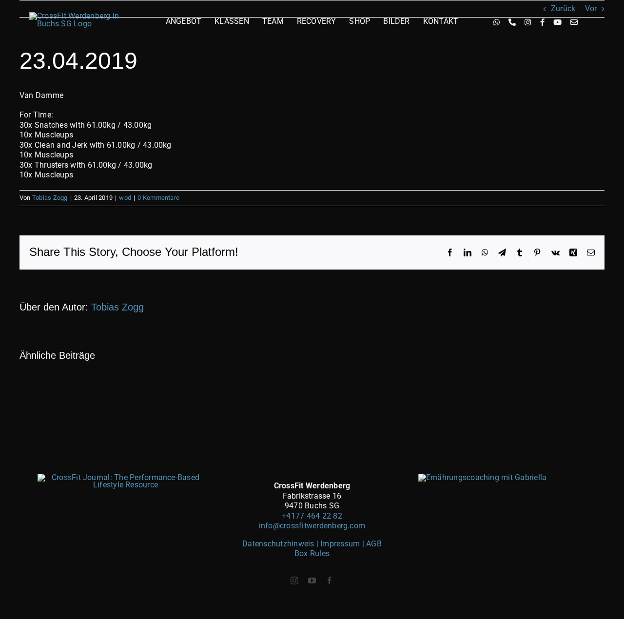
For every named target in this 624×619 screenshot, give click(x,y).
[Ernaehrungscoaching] (482, 477)
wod (125, 197)
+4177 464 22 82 (312, 516)
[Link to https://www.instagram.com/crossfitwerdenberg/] (528, 22)
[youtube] (312, 580)
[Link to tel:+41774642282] (512, 22)
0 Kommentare (158, 197)
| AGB (372, 543)
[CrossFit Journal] (122, 477)
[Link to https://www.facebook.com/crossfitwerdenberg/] (542, 22)
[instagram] (294, 580)
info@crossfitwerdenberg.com (312, 525)
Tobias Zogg (50, 197)
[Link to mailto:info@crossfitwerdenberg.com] (574, 22)
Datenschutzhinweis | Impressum (302, 543)
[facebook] (329, 580)
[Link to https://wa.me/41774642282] (496, 22)
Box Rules (312, 553)
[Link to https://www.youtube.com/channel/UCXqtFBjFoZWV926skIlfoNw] (557, 22)
